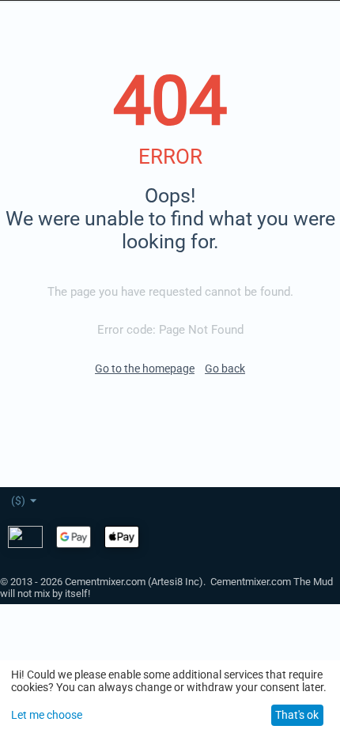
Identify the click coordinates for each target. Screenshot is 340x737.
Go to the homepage (145, 368)
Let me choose (46, 715)
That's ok (297, 715)
